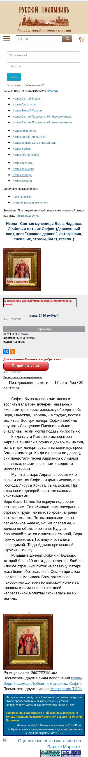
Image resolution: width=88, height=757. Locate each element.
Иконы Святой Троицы (26, 98)
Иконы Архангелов (24, 130)
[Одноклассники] (12, 351)
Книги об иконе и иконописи (30, 202)
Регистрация (14, 85)
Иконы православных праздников (34, 142)
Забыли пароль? (34, 85)
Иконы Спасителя (24, 104)
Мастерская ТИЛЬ (66, 689)
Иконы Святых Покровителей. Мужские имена (42, 116)
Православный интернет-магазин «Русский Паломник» (46, 729)
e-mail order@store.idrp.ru (42, 733)
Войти (13, 77)
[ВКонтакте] (6, 351)
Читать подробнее (27, 215)
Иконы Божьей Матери (27, 110)
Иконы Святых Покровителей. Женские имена (42, 122)
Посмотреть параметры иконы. (22, 377)
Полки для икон (22, 196)
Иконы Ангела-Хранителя (29, 136)
